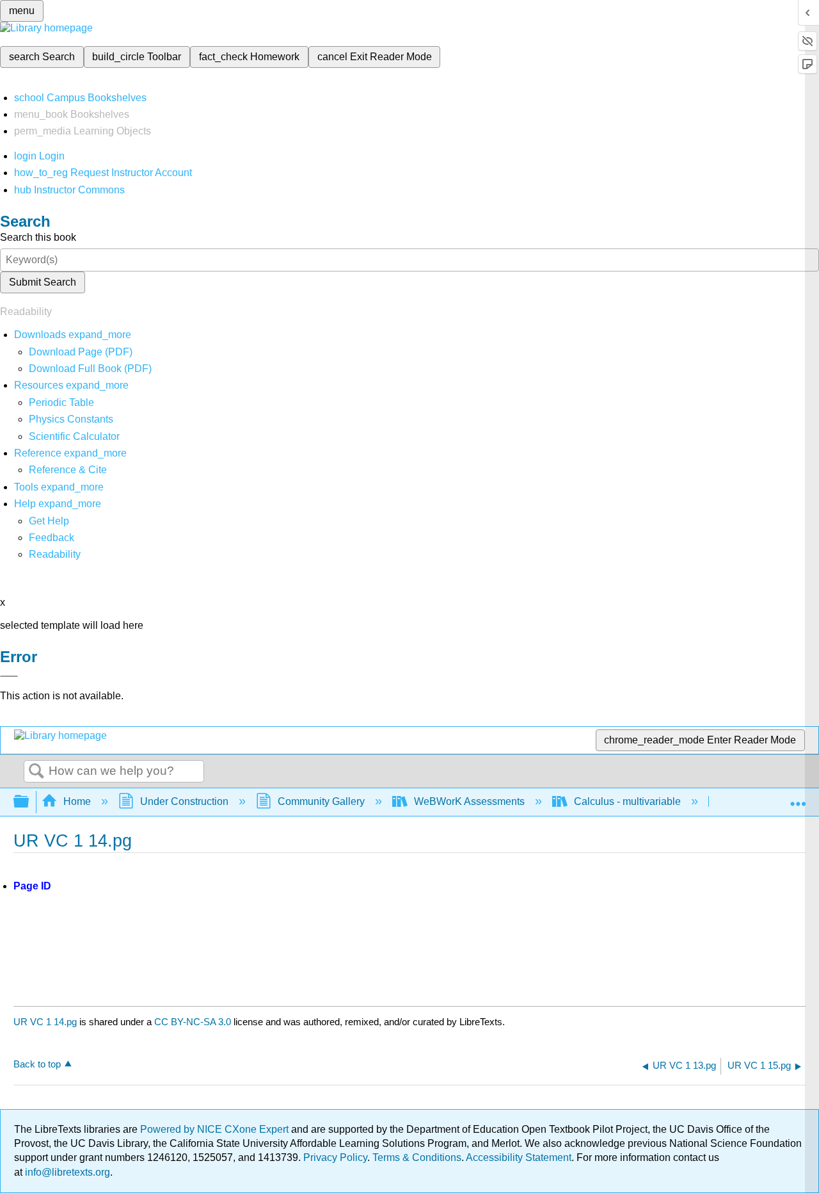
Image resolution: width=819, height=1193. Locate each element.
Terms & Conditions (416, 1157)
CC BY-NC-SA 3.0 (192, 1021)
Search (36, 772)
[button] (51, 537)
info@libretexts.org (66, 1172)
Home (77, 801)
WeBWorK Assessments (469, 801)
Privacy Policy (335, 1157)
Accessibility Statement (518, 1157)
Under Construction (184, 801)
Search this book (38, 237)
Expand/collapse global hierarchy (29, 802)
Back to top (37, 1064)
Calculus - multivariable (627, 801)
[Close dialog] (9, 676)
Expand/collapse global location (798, 798)
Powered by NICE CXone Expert (215, 1129)
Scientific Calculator (74, 436)
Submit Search (42, 282)
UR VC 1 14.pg (45, 1021)
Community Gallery (321, 801)
